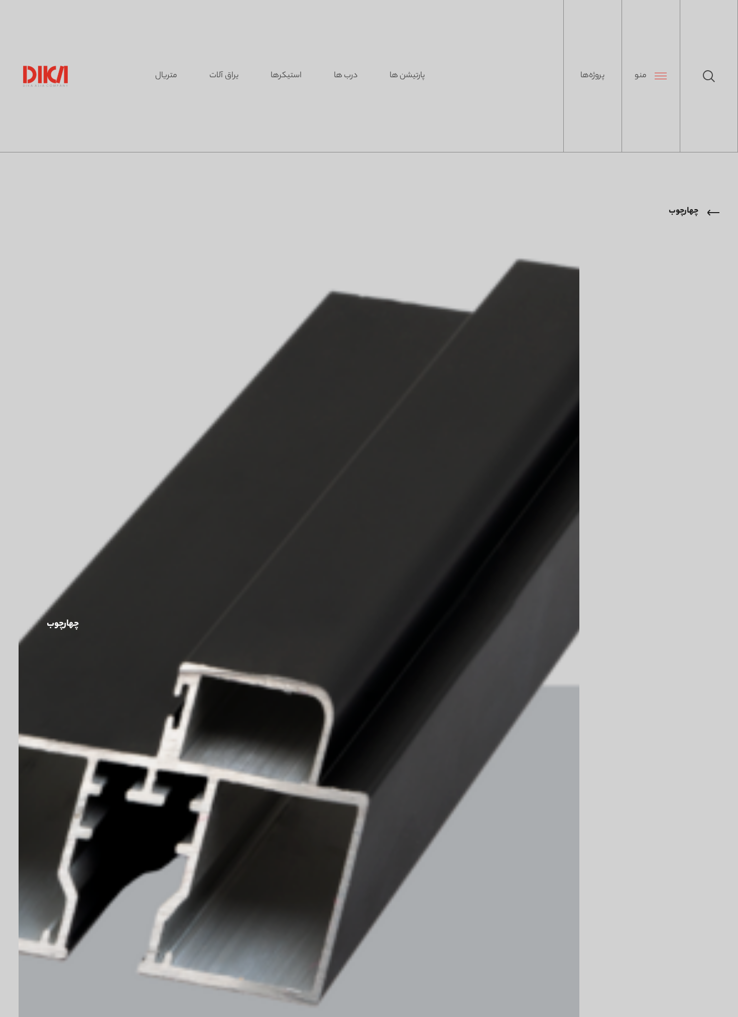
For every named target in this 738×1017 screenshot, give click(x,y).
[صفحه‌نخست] (45, 76)
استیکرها (286, 76)
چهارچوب (683, 211)
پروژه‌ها (592, 76)
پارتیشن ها (407, 76)
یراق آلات (223, 76)
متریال (166, 76)
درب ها (345, 76)
